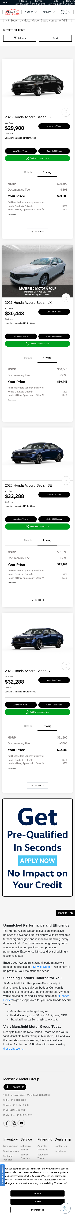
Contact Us (17, 1087)
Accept (37, 1193)
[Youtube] (21, 1123)
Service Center (42, 966)
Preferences (37, 1210)
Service (26, 1139)
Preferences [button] (60, 1183)
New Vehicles (10, 1146)
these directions (13, 1048)
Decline (37, 1201)
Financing (45, 1139)
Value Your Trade (54, 126)
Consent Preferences (2, 1175)
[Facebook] (6, 1123)
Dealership (63, 1139)
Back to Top (65, 912)
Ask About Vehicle (20, 151)
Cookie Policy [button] (50, 1179)
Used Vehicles (11, 1151)
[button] (66, 112)
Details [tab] (28, 172)
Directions (60, 1151)
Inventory (10, 1139)
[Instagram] (14, 1123)
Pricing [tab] (47, 172)
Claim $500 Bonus (54, 151)
